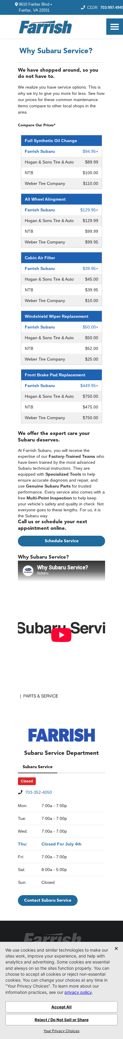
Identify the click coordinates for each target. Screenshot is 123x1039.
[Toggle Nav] (114, 26)
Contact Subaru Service (47, 900)
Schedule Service (62, 541)
